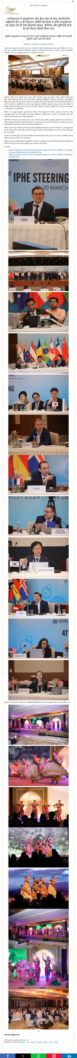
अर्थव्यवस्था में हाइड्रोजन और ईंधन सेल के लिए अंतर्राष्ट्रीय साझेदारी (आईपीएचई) (27, 48)
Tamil (51, 1042)
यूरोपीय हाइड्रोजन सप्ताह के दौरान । (17, 138)
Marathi (33, 1042)
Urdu (28, 1042)
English (23, 1042)
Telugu (56, 1042)
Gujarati (45, 1042)
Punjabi (39, 1042)
